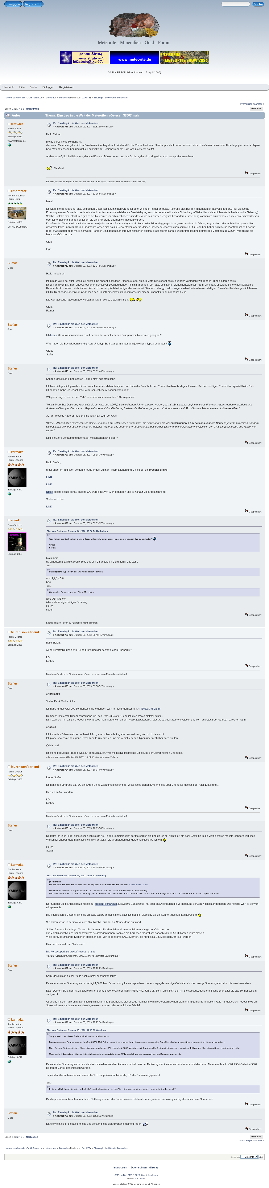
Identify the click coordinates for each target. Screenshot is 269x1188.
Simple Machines (149, 1175)
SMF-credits (120, 1175)
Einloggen (13, 4)
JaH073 (86, 97)
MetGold (17, 124)
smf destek (140, 1178)
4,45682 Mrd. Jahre (149, 708)
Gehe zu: (235, 1157)
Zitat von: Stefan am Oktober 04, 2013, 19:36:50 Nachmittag (77, 531)
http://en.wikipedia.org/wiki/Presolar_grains (70, 951)
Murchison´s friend (25, 632)
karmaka (17, 452)
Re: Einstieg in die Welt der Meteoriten (75, 123)
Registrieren (33, 4)
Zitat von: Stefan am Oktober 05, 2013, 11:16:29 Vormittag (76, 1030)
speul (15, 520)
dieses (53, 335)
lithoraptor (18, 191)
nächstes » (258, 104)
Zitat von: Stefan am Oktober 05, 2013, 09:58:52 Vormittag (76, 875)
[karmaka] (9, 494)
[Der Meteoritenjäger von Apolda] (9, 145)
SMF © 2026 (134, 1175)
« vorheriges (246, 104)
